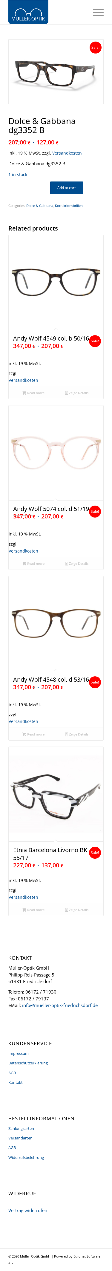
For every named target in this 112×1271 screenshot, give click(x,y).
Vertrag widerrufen (27, 1210)
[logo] (46, 12)
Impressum (18, 1053)
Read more (35, 392)
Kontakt (15, 1082)
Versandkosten (67, 153)
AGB (12, 1072)
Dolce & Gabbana (39, 205)
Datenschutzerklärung (28, 1063)
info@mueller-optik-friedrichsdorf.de (60, 1005)
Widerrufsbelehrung (26, 1157)
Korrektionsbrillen (69, 205)
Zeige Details (78, 392)
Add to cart (66, 187)
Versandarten (20, 1138)
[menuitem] (95, 12)
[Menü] (95, 12)
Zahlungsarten (21, 1128)
